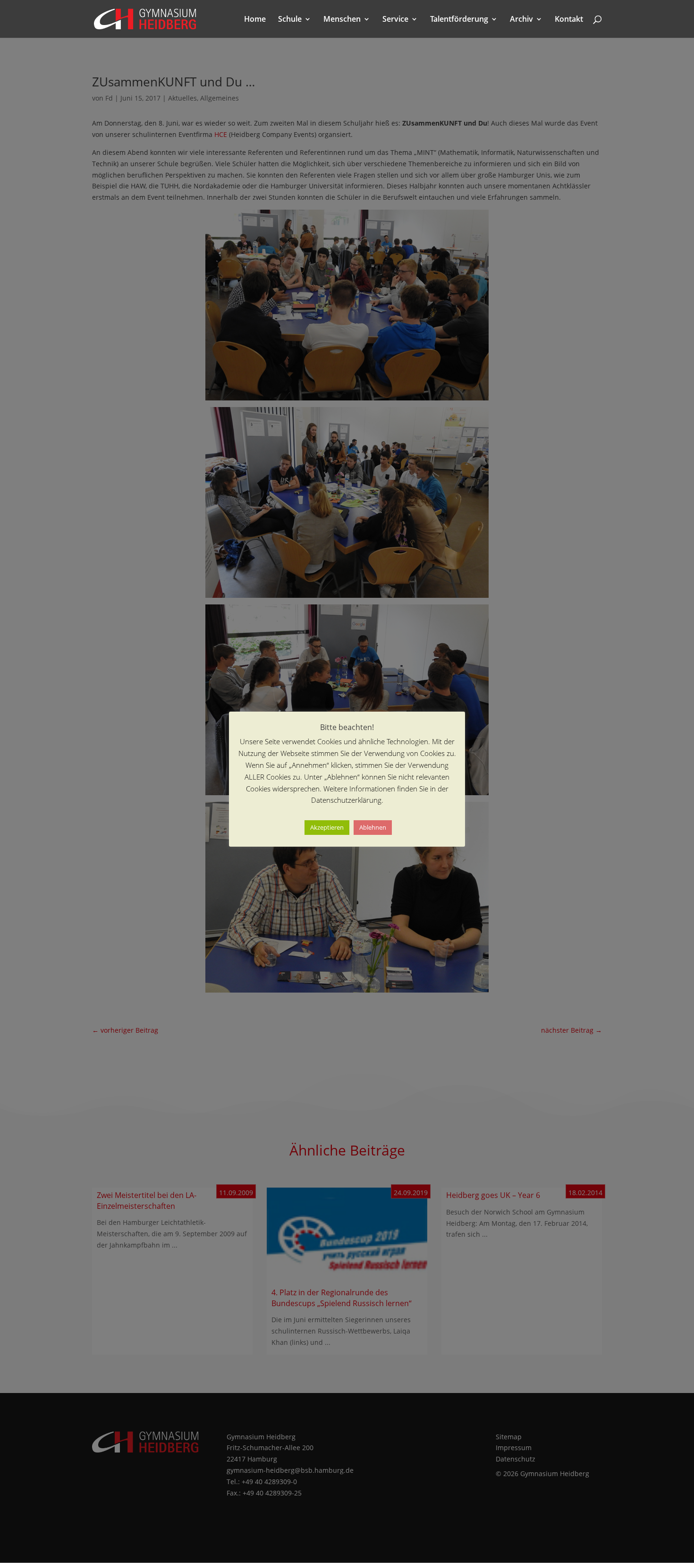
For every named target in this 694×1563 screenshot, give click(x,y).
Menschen (342, 20)
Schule (290, 20)
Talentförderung (459, 20)
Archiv (521, 20)
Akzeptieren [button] (327, 827)
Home (255, 20)
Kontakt (569, 20)
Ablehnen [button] (372, 827)
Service (395, 20)
